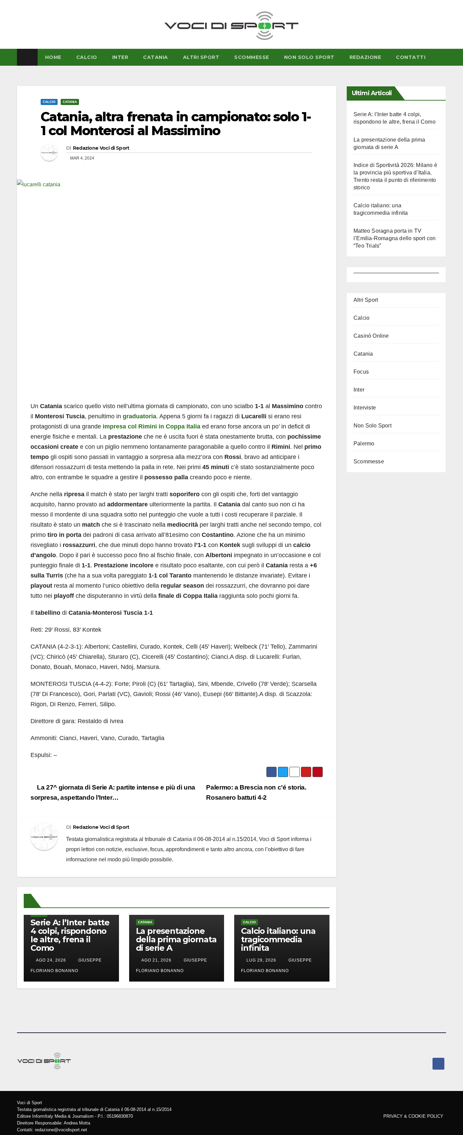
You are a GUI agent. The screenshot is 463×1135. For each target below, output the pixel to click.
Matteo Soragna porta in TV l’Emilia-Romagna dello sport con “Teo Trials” (395, 238)
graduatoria (139, 416)
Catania (155, 57)
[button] (442, 57)
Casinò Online (371, 336)
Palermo (364, 443)
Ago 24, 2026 (51, 960)
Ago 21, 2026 (156, 960)
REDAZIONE (365, 57)
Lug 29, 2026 (261, 960)
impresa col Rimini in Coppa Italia (151, 426)
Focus (361, 372)
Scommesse (251, 57)
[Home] (27, 57)
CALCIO (86, 57)
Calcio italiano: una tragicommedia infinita (278, 939)
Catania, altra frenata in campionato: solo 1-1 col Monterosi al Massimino (176, 124)
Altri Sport (201, 57)
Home (53, 57)
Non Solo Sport (309, 57)
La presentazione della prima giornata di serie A (176, 939)
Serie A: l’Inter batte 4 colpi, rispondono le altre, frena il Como (70, 935)
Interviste (365, 408)
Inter (120, 57)
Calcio (49, 102)
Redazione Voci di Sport (101, 148)
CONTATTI (410, 57)
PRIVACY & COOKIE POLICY (413, 1116)
